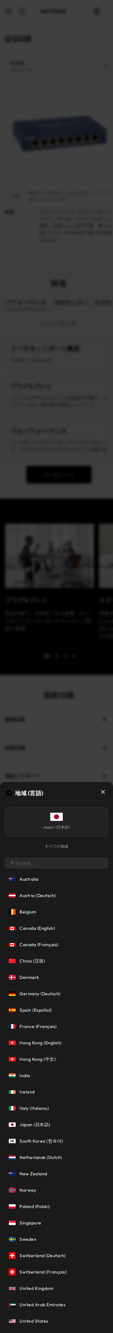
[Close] (103, 792)
